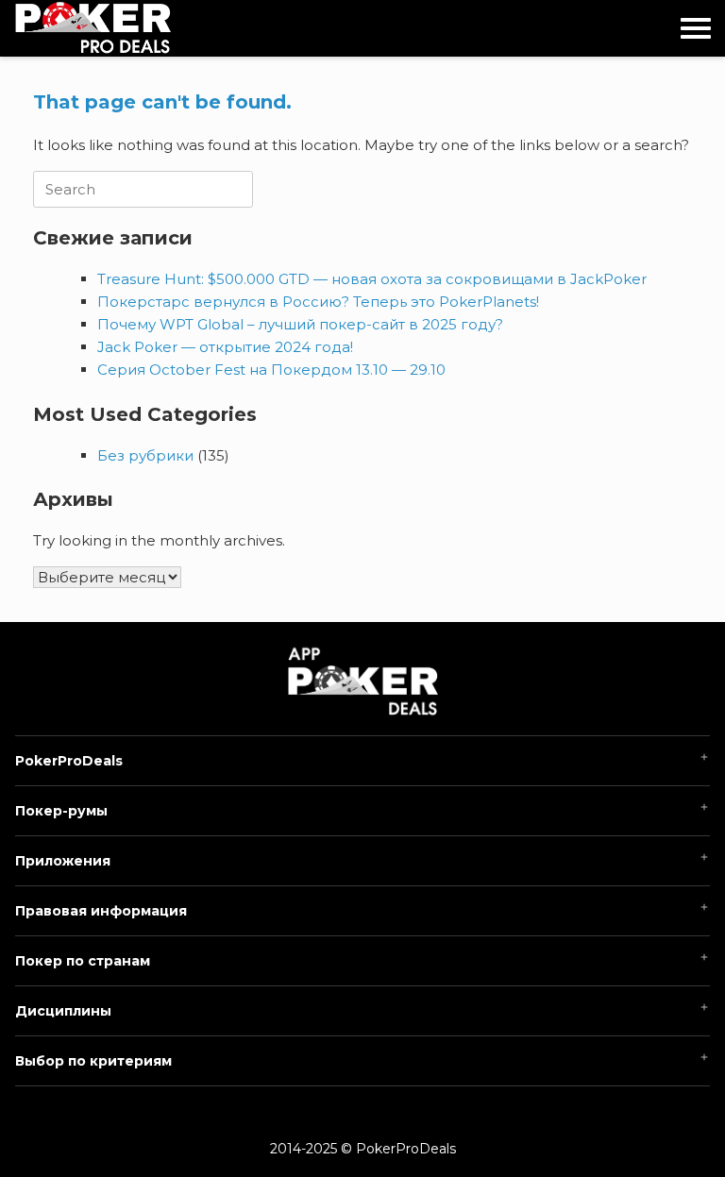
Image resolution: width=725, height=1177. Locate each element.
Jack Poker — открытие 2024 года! (225, 347)
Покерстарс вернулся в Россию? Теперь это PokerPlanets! (318, 302)
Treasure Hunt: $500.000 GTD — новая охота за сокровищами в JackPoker (372, 279)
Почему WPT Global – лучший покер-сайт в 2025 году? (300, 324)
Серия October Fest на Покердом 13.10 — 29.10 (271, 369)
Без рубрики (145, 455)
